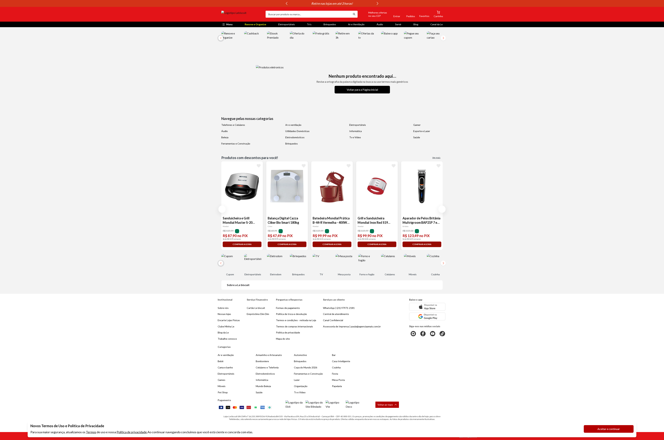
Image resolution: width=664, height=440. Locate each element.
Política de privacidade (132, 432)
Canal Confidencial (333, 320)
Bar (334, 354)
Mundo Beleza (263, 386)
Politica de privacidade (288, 332)
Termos (91, 432)
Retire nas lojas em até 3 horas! (332, 3)
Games (221, 379)
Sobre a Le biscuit (238, 285)
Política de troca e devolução (291, 313)
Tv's (309, 24)
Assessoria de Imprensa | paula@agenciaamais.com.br (352, 326)
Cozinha (336, 367)
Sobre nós (223, 307)
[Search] (354, 14)
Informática (355, 131)
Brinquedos (330, 24)
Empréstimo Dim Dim (258, 313)
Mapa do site (283, 338)
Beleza (224, 137)
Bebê (220, 361)
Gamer (417, 124)
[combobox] (308, 14)
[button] (373, 14)
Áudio (380, 24)
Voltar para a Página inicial (362, 89)
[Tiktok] (442, 333)
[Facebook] (423, 333)
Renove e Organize (255, 24)
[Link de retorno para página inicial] (242, 14)
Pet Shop (223, 392)
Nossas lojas (224, 313)
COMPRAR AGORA (242, 244)
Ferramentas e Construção (235, 143)
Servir (398, 24)
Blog (415, 24)
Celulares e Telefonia (267, 367)
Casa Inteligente (341, 361)
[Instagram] (413, 333)
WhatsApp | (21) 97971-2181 (339, 307)
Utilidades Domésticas (297, 131)
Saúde (416, 137)
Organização (300, 386)
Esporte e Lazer (421, 131)
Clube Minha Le (226, 326)
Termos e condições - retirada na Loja (296, 320)
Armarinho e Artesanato (269, 354)
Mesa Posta (338, 379)
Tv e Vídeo (355, 137)
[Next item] (377, 3)
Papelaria (337, 386)
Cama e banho (225, 367)
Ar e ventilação (293, 124)
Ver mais (436, 157)
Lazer (297, 379)
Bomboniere (262, 361)
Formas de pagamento (288, 307)
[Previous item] (286, 3)
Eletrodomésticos (295, 137)
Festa (335, 373)
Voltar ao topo (385, 404)
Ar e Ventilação (356, 24)
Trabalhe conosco (227, 338)
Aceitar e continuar (608, 428)
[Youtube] (432, 333)
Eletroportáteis (286, 24)
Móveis (221, 386)
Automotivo (300, 354)
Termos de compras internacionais (294, 326)
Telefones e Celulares (233, 124)
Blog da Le (223, 332)
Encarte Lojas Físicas (229, 320)
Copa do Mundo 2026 (305, 367)
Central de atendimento (336, 313)
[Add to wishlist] (258, 165)
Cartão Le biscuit (256, 307)
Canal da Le (436, 24)
